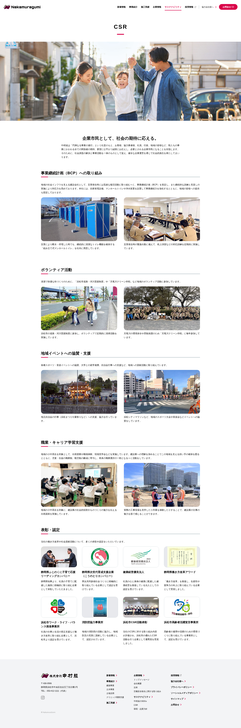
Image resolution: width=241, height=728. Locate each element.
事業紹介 (133, 7)
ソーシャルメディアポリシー (184, 693)
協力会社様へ (208, 7)
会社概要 (138, 683)
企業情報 (157, 7)
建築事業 (110, 685)
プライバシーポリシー (181, 687)
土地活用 (110, 693)
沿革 (136, 687)
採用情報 (189, 7)
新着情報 (121, 7)
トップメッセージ (141, 679)
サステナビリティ (173, 7)
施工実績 (145, 7)
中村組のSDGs (140, 701)
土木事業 (110, 689)
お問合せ (227, 7)
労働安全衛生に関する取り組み (147, 691)
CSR (136, 705)
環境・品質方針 (140, 709)
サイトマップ (177, 699)
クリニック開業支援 (115, 697)
